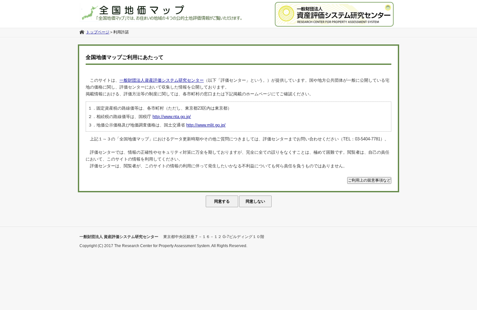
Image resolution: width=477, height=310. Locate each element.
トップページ (97, 32)
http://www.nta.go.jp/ (172, 116)
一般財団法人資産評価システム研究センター (161, 80)
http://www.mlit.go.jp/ (206, 125)
